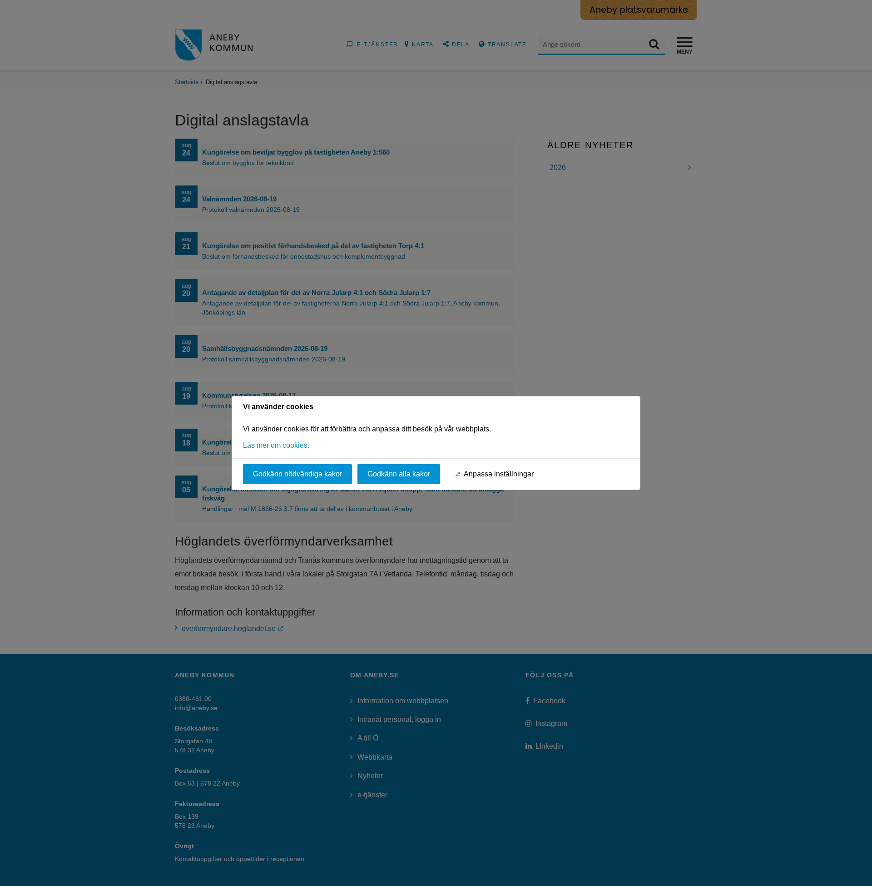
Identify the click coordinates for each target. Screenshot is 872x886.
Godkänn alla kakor (398, 474)
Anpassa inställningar (499, 474)
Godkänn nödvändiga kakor (297, 474)
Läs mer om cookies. (276, 445)
